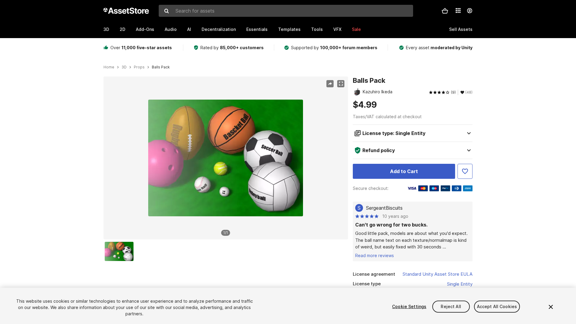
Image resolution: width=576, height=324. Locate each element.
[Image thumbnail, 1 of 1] (120, 251)
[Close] (550, 307)
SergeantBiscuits (384, 208)
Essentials (257, 29)
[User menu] (469, 11)
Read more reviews (374, 255)
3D (106, 29)
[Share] (330, 83)
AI (189, 29)
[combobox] (286, 11)
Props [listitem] (139, 67)
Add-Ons (145, 29)
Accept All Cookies (497, 306)
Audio (171, 29)
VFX (337, 29)
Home (109, 67)
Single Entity (459, 284)
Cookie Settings (409, 306)
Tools (317, 29)
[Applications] (458, 10)
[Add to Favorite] (465, 171)
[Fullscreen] (340, 83)
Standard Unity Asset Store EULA (437, 274)
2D (122, 29)
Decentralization (219, 29)
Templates (289, 29)
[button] (444, 10)
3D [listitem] (124, 67)
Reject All (451, 306)
